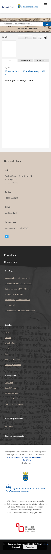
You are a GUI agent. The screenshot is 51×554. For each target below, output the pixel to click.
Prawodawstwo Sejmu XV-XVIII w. (18, 283)
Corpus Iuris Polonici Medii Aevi (17, 278)
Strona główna (10, 262)
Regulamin (9, 383)
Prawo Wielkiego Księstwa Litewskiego (20, 310)
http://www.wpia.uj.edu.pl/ (15, 228)
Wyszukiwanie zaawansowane (29, 28)
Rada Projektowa (11, 393)
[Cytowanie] (45, 37)
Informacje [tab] (25, 60)
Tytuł (7, 332)
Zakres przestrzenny (13, 359)
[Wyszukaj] (47, 23)
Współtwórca (10, 343)
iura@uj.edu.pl (11, 213)
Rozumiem (30, 547)
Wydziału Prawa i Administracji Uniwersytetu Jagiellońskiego (25, 458)
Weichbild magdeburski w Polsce (17, 300)
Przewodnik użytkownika (14, 399)
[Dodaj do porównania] (35, 37)
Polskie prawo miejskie (14, 294)
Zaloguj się (9, 426)
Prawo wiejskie (11, 305)
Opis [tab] (9, 61)
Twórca (8, 338)
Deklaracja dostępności (14, 404)
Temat (7, 348)
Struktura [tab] (41, 60)
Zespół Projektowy (12, 388)
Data (6, 354)
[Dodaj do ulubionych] (40, 37)
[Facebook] (6, 236)
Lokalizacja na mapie (13, 365)
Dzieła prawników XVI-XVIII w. (17, 289)
